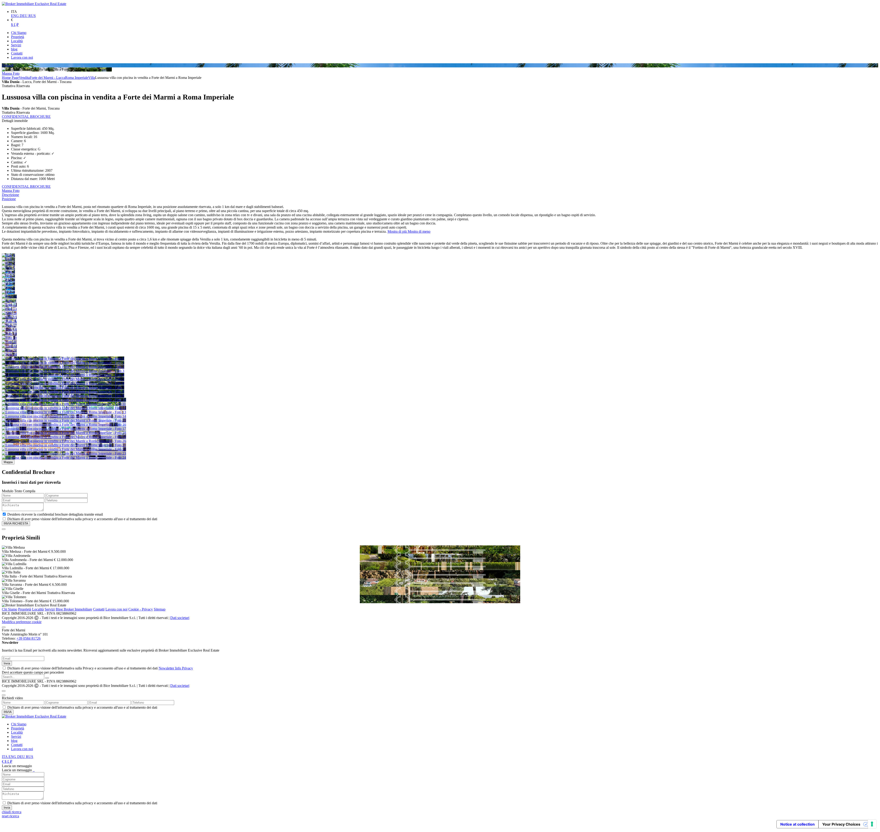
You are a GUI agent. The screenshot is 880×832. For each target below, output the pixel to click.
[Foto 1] (8, 259)
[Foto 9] (8, 292)
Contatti (98, 609)
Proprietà (24, 609)
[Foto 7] (8, 284)
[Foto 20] (9, 338)
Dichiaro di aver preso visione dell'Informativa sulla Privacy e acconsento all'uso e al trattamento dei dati (100, 668)
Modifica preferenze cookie (21, 622)
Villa (91, 78)
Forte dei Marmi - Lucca (47, 78)
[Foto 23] (9, 350)
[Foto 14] (9, 313)
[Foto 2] (8, 263)
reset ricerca (10, 816)
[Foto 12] (9, 305)
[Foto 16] (9, 321)
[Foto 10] (9, 297)
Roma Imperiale (76, 78)
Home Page (10, 78)
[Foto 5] (8, 276)
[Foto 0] (8, 255)
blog (14, 741)
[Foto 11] (9, 301)
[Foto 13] (9, 309)
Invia (7, 663)
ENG (15, 16)
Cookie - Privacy (140, 609)
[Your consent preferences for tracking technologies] (872, 824)
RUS (32, 16)
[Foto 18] (9, 330)
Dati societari (179, 618)
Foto (16, 73)
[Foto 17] (9, 325)
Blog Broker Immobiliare (74, 609)
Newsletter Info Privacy (176, 668)
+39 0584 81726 (28, 638)
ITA (5, 757)
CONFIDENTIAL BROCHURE (26, 117)
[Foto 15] (9, 317)
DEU (24, 16)
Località (38, 609)
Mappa (7, 73)
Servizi (50, 609)
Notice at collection (797, 824)
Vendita (24, 78)
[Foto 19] (9, 334)
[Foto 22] (9, 346)
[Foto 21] (9, 342)
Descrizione (10, 195)
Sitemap (159, 609)
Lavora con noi (116, 609)
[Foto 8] (8, 288)
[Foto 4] (8, 272)
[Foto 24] (9, 354)
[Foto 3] (8, 268)
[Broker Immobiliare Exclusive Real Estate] (34, 4)
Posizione (9, 199)
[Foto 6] (8, 280)
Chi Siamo (9, 609)
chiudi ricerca (11, 812)
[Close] (4, 529)
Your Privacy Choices (841, 824)
